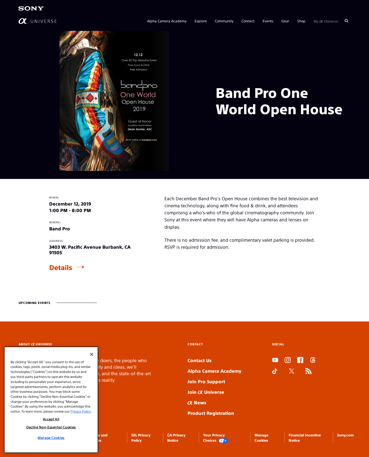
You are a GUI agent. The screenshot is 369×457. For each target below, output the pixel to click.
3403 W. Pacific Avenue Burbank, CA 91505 (90, 249)
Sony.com (345, 435)
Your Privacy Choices (214, 437)
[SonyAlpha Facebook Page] (300, 360)
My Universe (326, 20)
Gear (285, 20)
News (199, 402)
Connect (248, 20)
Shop (301, 20)
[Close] (91, 354)
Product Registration (211, 413)
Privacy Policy (81, 411)
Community (224, 20)
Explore (201, 20)
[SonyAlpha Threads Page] (313, 360)
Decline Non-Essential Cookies (51, 427)
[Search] (346, 21)
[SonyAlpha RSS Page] (308, 371)
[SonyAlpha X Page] (292, 371)
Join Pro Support (206, 381)
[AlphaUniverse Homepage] (37, 21)
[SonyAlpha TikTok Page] (274, 371)
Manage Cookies (51, 437)
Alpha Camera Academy (167, 20)
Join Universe (206, 392)
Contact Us (200, 360)
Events (268, 20)
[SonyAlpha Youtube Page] (275, 360)
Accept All (51, 419)
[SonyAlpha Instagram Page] (288, 360)
